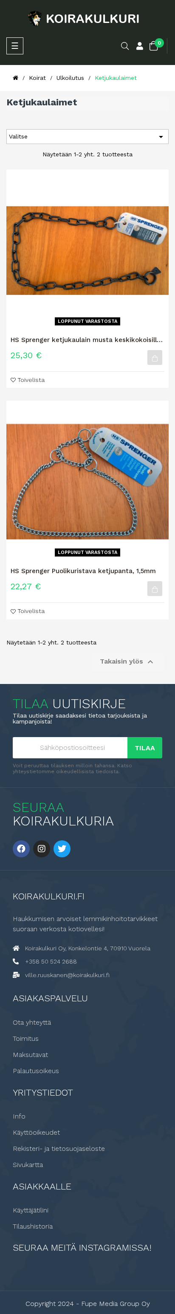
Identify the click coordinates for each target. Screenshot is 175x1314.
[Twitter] (62, 848)
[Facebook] (21, 848)
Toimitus (26, 1039)
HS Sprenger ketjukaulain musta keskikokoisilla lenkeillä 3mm (86, 340)
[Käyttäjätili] (139, 46)
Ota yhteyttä (32, 1022)
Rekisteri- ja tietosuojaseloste (59, 1149)
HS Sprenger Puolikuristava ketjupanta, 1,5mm (83, 571)
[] (154, 357)
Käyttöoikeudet (36, 1132)
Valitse (87, 137)
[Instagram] (41, 848)
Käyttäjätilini (30, 1210)
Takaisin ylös (127, 662)
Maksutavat (30, 1055)
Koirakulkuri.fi (49, 896)
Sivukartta (28, 1165)
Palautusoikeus (36, 1071)
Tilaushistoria (33, 1226)
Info (19, 1116)
